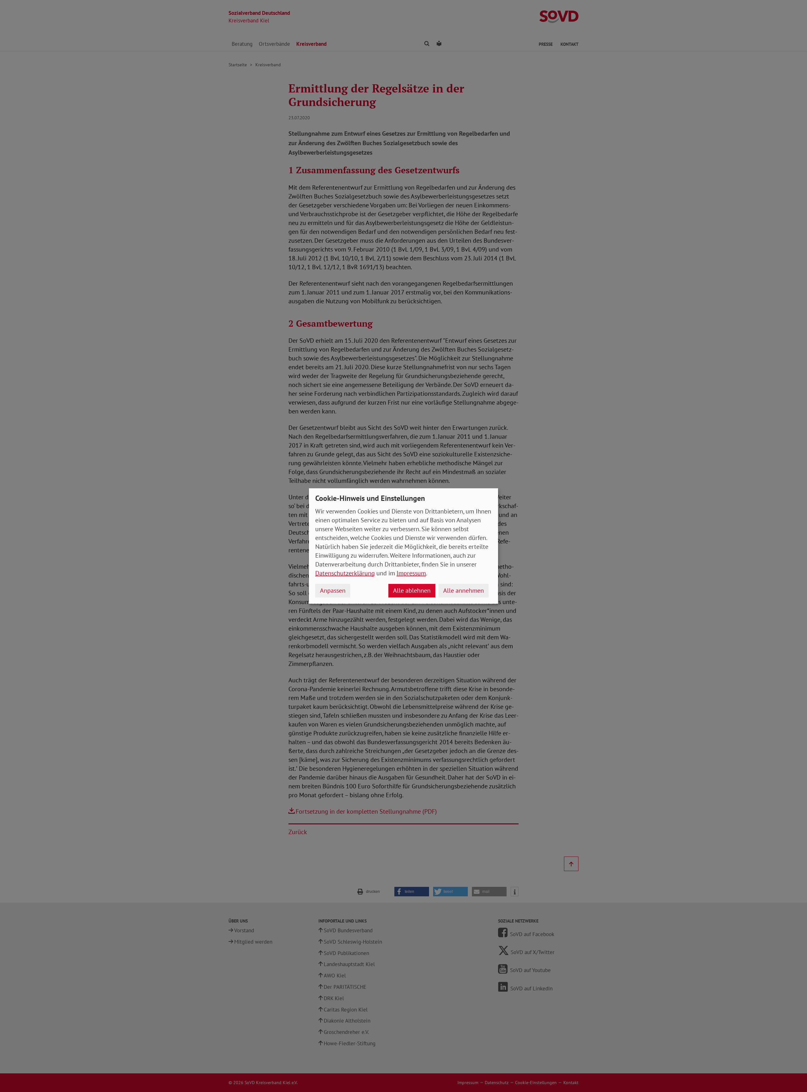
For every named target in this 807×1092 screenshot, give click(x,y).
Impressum (411, 573)
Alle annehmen (463, 590)
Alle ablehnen (412, 590)
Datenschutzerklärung (345, 573)
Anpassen (332, 590)
